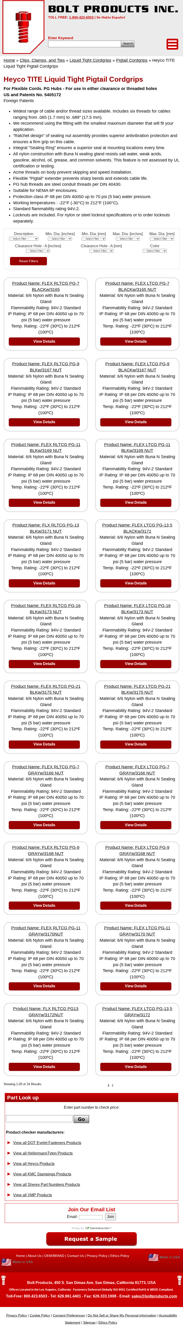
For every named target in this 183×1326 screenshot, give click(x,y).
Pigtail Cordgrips (131, 60)
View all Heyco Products (34, 1164)
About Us (34, 1256)
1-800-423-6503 (81, 17)
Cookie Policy (40, 1315)
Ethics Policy (119, 1256)
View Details (44, 341)
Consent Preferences (69, 1315)
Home (9, 60)
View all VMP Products (32, 1195)
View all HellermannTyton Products (43, 1153)
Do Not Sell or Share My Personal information (122, 1315)
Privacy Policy (97, 1256)
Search (128, 43)
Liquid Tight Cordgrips (90, 60)
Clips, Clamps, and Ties (42, 60)
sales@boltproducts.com (154, 1296)
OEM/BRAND (54, 1256)
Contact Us (75, 1256)
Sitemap (89, 1322)
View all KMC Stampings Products (42, 1174)
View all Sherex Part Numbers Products (46, 1185)
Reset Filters (28, 261)
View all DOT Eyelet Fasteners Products (47, 1143)
